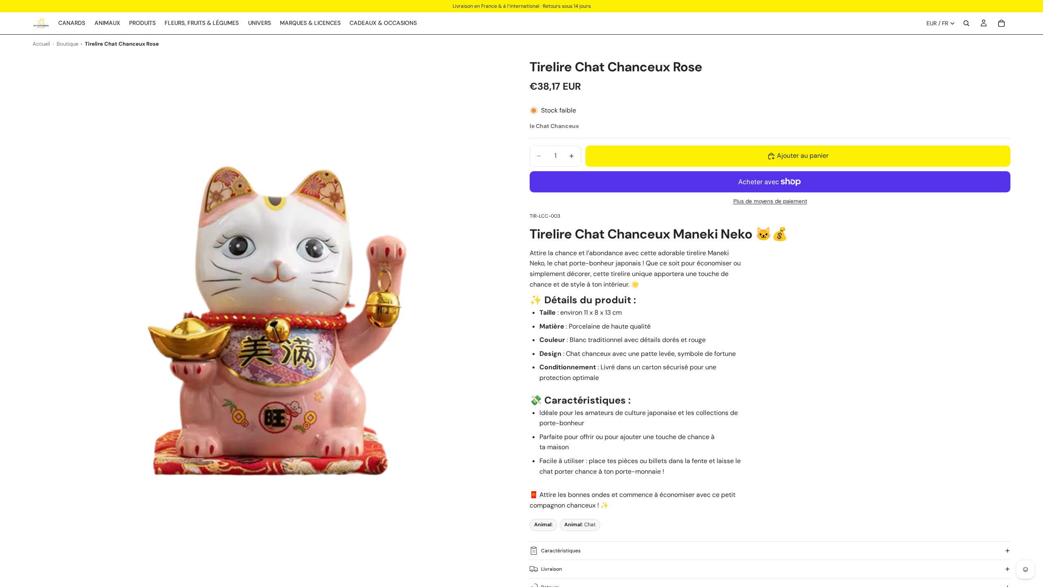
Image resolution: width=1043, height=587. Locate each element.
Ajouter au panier (803, 155)
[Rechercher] (966, 23)
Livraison (551, 569)
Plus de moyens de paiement (770, 201)
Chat (580, 524)
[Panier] (1001, 23)
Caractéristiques (561, 550)
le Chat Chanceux (554, 126)
